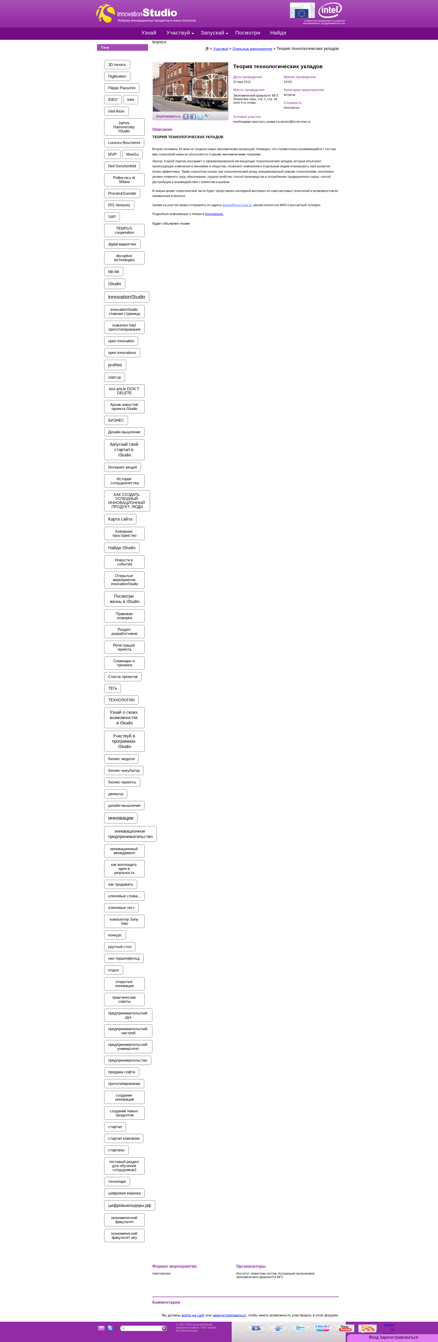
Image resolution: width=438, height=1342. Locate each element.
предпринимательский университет (128, 1047)
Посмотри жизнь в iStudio (124, 599)
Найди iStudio (121, 547)
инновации (120, 818)
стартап (115, 1127)
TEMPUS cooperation (124, 230)
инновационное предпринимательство (130, 834)
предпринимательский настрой (128, 1031)
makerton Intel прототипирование (124, 327)
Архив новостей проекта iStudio (124, 407)
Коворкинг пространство (124, 533)
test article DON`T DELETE (124, 391)
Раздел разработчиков (124, 632)
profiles (115, 364)
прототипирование (124, 1084)
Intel (130, 100)
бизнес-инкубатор (124, 770)
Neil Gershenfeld (122, 166)
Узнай (148, 32)
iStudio (114, 283)
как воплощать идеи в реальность (124, 869)
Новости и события (124, 562)
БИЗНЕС (116, 420)
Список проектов (123, 677)
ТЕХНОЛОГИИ (121, 700)
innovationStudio (126, 297)
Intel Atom (116, 111)
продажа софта (121, 1072)
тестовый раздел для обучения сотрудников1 (124, 1166)
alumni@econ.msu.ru (237, 205)
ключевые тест (121, 908)
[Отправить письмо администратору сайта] (101, 1328)
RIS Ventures (119, 205)
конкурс (115, 935)
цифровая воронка (124, 1193)
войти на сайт (193, 1315)
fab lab (113, 272)
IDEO (113, 100)
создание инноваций (124, 1097)
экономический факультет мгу (124, 1235)
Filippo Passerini (121, 88)
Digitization (117, 76)
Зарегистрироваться (398, 1337)
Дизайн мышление (124, 432)
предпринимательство (127, 1060)
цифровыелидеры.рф (129, 1205)
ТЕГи (112, 688)
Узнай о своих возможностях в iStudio (124, 717)
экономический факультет (124, 1220)
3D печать (117, 65)
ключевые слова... (124, 896)
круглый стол (120, 947)
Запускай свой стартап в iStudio (125, 449)
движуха (115, 794)
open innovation (121, 341)
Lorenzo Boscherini (124, 143)
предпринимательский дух (128, 1015)
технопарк (117, 1181)
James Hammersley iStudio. (124, 127)
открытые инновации (124, 984)
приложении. (214, 214)
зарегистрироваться (229, 1315)
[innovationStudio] (207, 49)
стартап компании (123, 1138)
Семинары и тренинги (124, 663)
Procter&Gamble (122, 193)
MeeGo (132, 154)
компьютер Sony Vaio (124, 921)
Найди (278, 32)
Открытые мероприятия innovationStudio (124, 580)
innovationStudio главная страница (124, 312)
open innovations (122, 353)
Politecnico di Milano (124, 180)
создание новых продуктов (124, 1113)
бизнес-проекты (122, 782)
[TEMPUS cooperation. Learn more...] (304, 9)
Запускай (212, 32)
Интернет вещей (122, 467)
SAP (112, 217)
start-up (114, 377)
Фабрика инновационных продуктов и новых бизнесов (168, 8)
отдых (113, 970)
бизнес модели (121, 759)
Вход (373, 1337)
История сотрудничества (125, 481)
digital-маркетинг (122, 244)
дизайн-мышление (124, 805)
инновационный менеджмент (124, 851)
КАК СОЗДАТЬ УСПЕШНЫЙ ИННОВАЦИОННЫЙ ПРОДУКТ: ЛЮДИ (127, 501)
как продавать (120, 884)
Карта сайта (120, 519)
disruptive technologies (124, 258)
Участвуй (178, 32)
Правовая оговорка (125, 616)
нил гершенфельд (124, 958)
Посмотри (247, 32)
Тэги (105, 47)
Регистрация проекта (124, 647)
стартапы (116, 1150)
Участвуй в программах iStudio (124, 741)
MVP (112, 154)
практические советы (124, 999)
